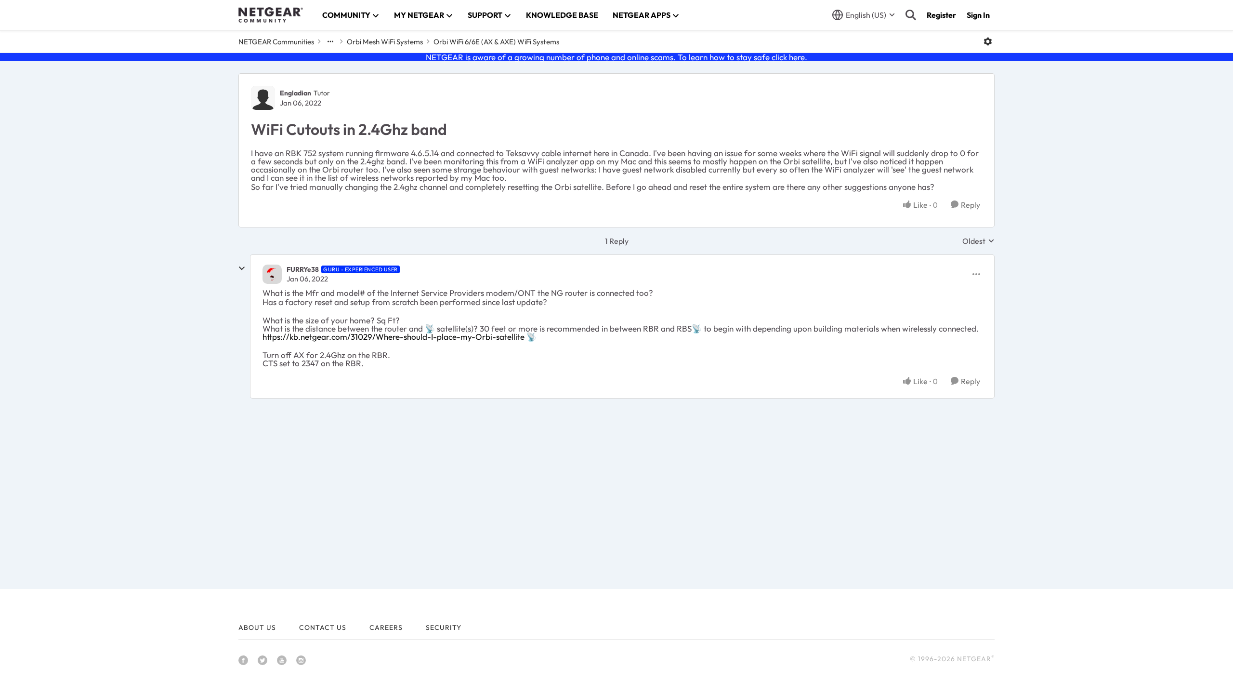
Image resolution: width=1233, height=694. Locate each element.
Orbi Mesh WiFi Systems (385, 41)
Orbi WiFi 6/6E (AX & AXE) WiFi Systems (496, 41)
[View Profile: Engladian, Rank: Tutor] (263, 98)
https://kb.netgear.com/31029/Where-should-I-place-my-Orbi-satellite (393, 337)
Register (941, 15)
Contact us (322, 627)
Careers (386, 627)
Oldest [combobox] (978, 241)
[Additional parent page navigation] (330, 41)
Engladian (295, 93)
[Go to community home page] (270, 15)
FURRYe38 (303, 269)
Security (443, 627)
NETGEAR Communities (276, 41)
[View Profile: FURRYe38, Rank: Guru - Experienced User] (272, 274)
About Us (257, 627)
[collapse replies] (242, 268)
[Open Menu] (988, 41)
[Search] (911, 15)
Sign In (978, 15)
